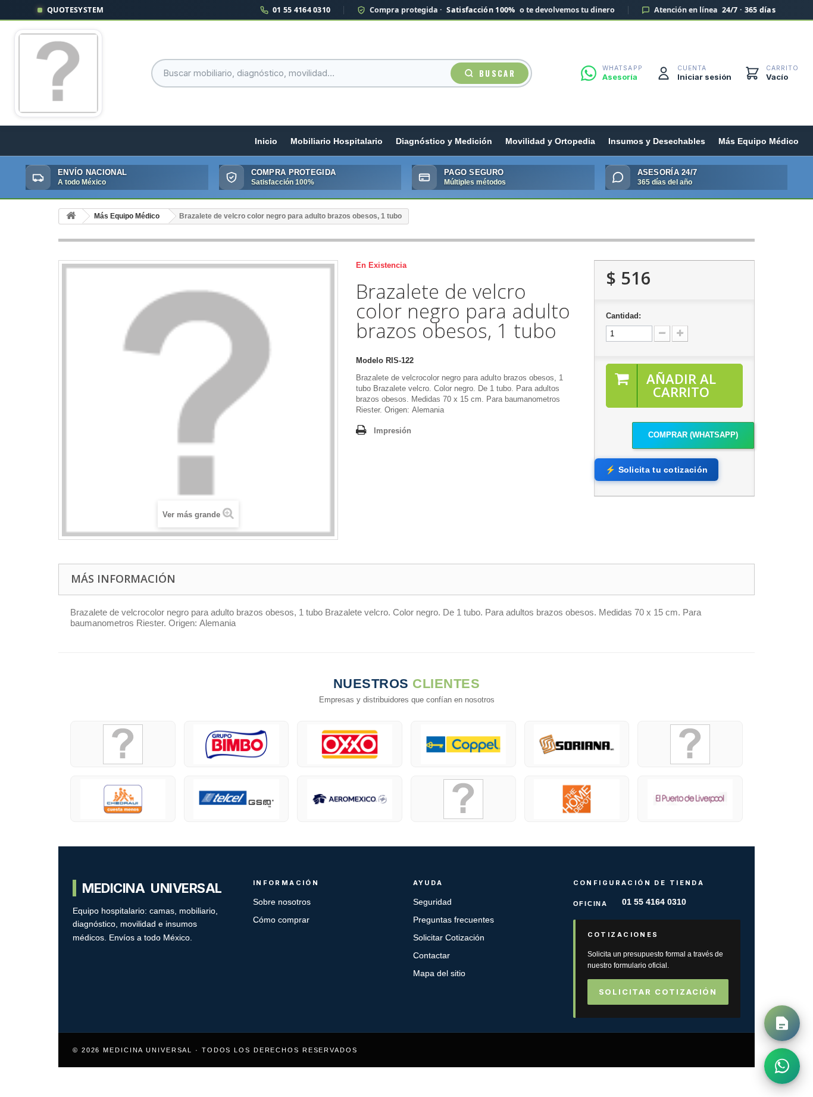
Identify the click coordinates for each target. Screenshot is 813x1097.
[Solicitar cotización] (782, 1023)
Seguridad (432, 902)
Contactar (431, 955)
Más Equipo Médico (758, 141)
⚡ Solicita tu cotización (656, 469)
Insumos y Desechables (656, 141)
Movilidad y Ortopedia (550, 141)
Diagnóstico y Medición (444, 141)
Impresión (392, 430)
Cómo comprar (281, 919)
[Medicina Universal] (58, 73)
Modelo (369, 360)
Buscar (497, 73)
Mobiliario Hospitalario (336, 141)
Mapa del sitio (439, 973)
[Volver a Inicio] (71, 216)
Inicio (266, 141)
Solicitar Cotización (448, 937)
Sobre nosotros (282, 902)
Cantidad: (623, 315)
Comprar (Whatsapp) (693, 434)
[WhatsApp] (782, 1066)
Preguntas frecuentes (453, 919)
